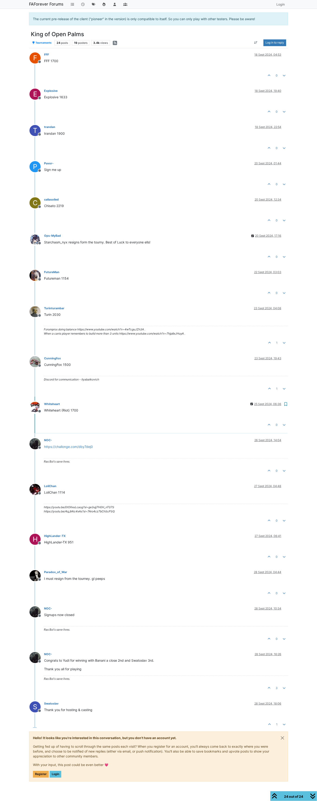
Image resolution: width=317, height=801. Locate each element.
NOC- (48, 440)
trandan (49, 127)
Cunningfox (52, 358)
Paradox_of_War (55, 572)
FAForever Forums (46, 4)
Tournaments (43, 42)
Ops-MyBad (52, 235)
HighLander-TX (55, 536)
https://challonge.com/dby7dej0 (68, 447)
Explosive (51, 91)
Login (55, 774)
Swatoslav (51, 703)
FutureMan (51, 272)
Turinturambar (54, 308)
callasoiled (51, 199)
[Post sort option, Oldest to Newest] (256, 42)
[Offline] (36, 239)
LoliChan (50, 486)
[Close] (282, 738)
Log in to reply (274, 42)
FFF (46, 54)
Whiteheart (52, 404)
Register (41, 774)
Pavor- (49, 163)
